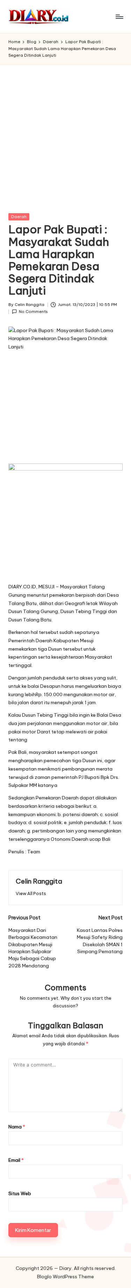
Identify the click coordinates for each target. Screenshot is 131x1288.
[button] (31, 893)
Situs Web (19, 1193)
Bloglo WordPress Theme (65, 1276)
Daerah (19, 216)
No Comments (33, 311)
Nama (16, 1127)
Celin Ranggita (39, 881)
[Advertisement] (65, 133)
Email (16, 1160)
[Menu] (119, 16)
